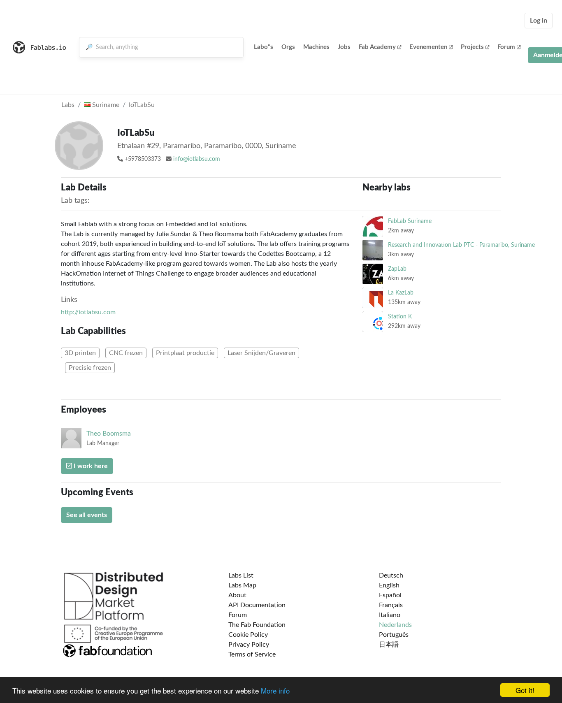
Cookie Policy (248, 634)
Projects (472, 47)
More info (275, 690)
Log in (538, 20)
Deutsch (391, 575)
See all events (86, 515)
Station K (400, 316)
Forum (506, 47)
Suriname (105, 105)
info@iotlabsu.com (196, 159)
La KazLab (400, 293)
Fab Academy (377, 47)
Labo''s (263, 47)
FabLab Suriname (410, 221)
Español (390, 595)
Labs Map (242, 585)
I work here (90, 466)
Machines (316, 47)
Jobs (344, 47)
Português (394, 634)
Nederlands (395, 625)
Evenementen (428, 47)
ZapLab (397, 269)
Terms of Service (252, 654)
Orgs (288, 47)
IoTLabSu (142, 105)
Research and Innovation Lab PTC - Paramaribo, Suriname (461, 245)
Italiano (389, 615)
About (237, 595)
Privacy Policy (248, 644)
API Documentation (257, 605)
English (389, 585)
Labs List (240, 575)
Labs (67, 105)
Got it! (525, 690)
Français (391, 605)
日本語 (389, 644)
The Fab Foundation (257, 625)
